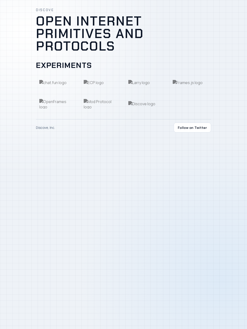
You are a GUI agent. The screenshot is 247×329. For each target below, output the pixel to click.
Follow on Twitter (192, 127)
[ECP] (101, 82)
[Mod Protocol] (101, 104)
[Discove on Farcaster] (146, 104)
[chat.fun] (57, 82)
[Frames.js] (190, 82)
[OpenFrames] (57, 104)
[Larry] (146, 82)
